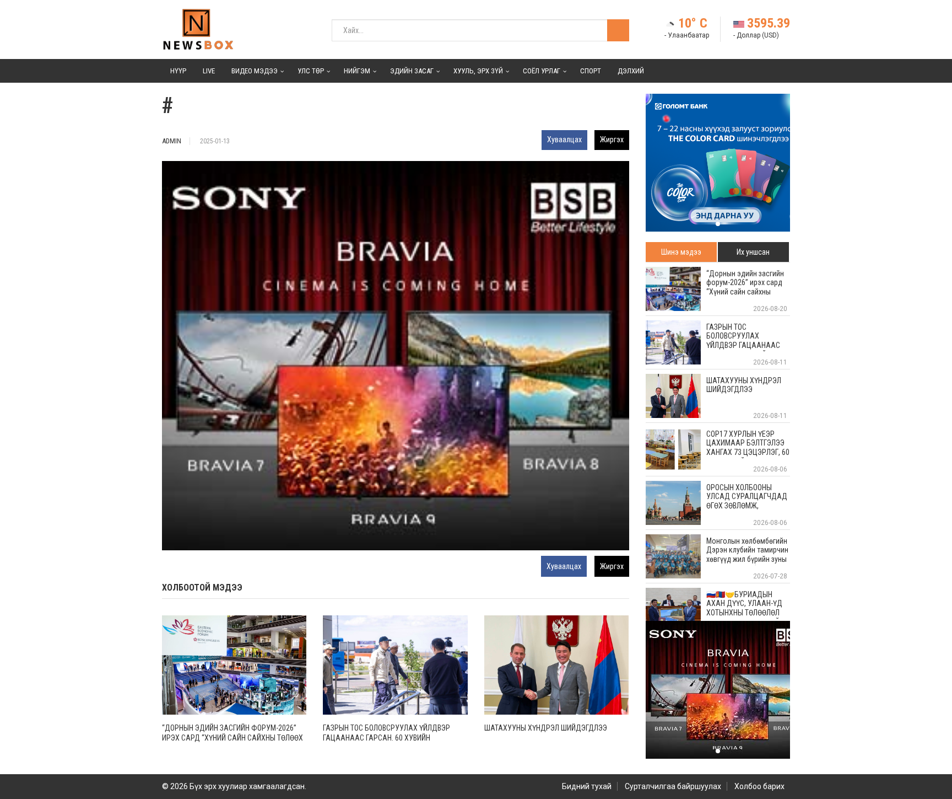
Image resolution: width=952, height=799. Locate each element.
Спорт (590, 71)
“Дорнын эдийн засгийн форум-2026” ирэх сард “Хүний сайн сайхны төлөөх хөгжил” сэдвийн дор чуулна (232, 737)
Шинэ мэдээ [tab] (681, 252)
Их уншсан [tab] (753, 252)
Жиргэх (612, 139)
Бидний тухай (587, 786)
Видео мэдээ (254, 71)
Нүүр (178, 71)
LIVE (209, 71)
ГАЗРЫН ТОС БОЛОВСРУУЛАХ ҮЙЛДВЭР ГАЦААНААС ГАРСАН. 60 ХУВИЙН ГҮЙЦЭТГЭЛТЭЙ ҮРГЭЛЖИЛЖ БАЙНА (386, 737)
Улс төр (311, 71)
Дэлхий (631, 71)
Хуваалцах (564, 139)
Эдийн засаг (412, 71)
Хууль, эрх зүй (478, 71)
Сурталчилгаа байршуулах (673, 786)
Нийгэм (357, 71)
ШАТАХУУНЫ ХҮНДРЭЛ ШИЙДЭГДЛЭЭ (545, 727)
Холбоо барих (759, 786)
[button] (718, 224)
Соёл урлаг (541, 71)
